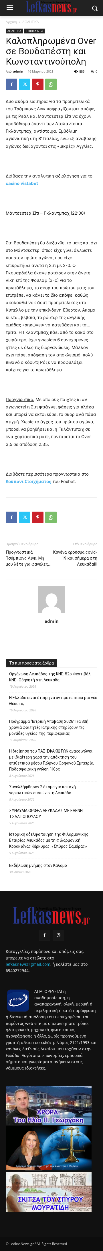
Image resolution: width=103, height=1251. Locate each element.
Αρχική (11, 21)
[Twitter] (24, 84)
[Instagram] (58, 935)
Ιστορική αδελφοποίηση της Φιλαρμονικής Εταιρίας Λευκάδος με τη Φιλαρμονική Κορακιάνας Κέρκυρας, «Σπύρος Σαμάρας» (48, 840)
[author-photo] (51, 613)
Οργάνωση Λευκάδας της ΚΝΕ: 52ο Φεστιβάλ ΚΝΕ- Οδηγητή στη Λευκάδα (50, 677)
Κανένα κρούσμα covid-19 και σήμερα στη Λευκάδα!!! (75, 558)
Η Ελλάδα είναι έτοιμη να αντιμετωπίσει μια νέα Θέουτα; (53, 700)
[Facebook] (11, 84)
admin (18, 71)
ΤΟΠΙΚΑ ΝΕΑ (34, 31)
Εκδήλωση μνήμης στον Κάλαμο (38, 865)
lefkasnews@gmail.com (28, 964)
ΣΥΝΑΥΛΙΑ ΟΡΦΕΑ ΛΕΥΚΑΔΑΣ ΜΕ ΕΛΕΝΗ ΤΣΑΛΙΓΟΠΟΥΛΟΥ (46, 813)
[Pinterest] (37, 84)
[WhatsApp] (51, 84)
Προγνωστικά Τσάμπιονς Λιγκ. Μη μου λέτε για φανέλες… (28, 558)
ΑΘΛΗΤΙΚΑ (30, 21)
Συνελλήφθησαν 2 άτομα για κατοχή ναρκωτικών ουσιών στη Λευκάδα (42, 790)
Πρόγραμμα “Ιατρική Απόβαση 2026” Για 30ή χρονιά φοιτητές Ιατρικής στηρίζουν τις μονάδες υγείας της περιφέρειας (48, 727)
